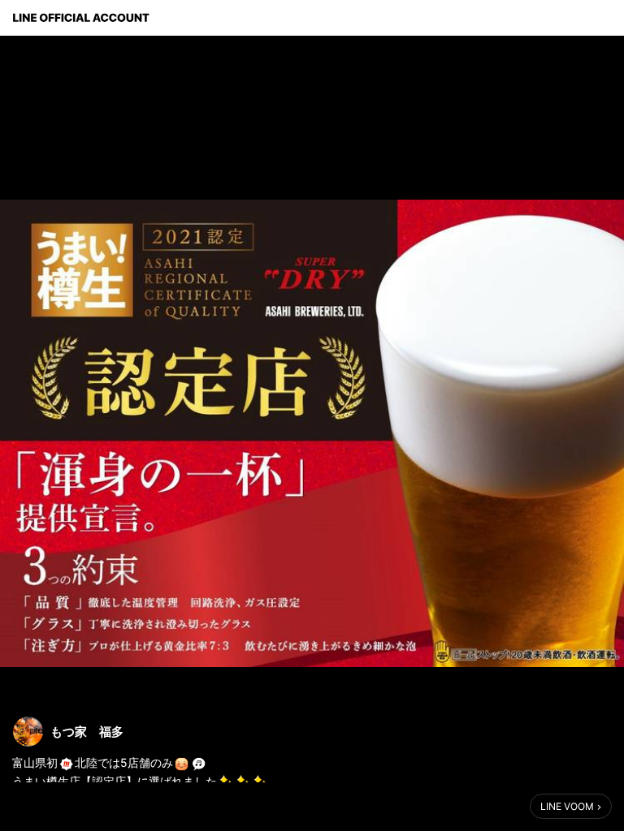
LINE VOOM (567, 806)
